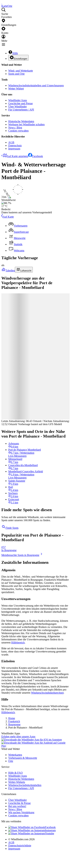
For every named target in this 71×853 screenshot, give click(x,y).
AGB (11, 142)
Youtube (49, 833)
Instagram (50, 830)
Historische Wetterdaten (21, 121)
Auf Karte (8, 216)
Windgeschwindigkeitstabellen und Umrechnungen (36, 85)
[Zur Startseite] (1, 2)
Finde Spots (12, 527)
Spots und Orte (16, 73)
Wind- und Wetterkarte (20, 70)
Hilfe (15, 53)
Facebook (37, 156)
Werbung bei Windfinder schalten (26, 124)
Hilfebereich (18, 642)
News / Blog (15, 127)
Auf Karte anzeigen (17, 156)
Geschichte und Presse (20, 103)
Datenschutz (15, 145)
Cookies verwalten (18, 130)
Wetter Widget (16, 88)
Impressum (14, 148)
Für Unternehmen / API (21, 109)
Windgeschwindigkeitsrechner (47, 692)
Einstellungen (20, 58)
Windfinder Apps (17, 100)
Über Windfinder (17, 106)
